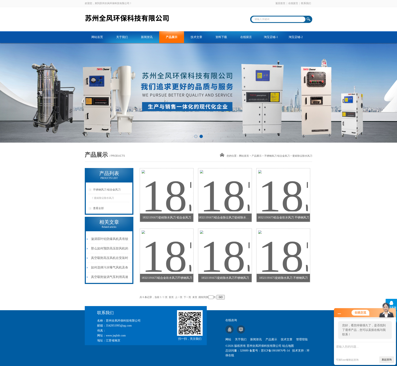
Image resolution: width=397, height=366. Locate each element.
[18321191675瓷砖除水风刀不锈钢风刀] (225, 246)
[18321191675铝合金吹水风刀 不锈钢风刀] (283, 186)
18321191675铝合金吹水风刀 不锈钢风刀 (283, 217)
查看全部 (98, 208)
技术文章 (196, 37)
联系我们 (306, 3)
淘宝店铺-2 (296, 37)
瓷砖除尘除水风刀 (104, 198)
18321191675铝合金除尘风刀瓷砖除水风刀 (225, 217)
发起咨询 (387, 359)
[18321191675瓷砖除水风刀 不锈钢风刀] (283, 246)
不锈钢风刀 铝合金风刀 (277, 155)
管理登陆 (302, 339)
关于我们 (122, 37)
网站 (228, 339)
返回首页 (280, 3)
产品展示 (171, 37)
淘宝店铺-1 (271, 37)
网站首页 (97, 37)
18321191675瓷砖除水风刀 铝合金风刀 (166, 217)
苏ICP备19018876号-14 (275, 350)
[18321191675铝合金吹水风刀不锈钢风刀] (166, 246)
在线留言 (293, 3)
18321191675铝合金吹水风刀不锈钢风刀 (166, 277)
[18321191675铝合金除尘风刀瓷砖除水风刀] (225, 186)
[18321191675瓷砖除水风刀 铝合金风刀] (166, 186)
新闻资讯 (147, 37)
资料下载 (221, 37)
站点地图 (288, 345)
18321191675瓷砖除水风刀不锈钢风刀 (225, 277)
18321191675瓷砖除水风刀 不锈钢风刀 (283, 277)
